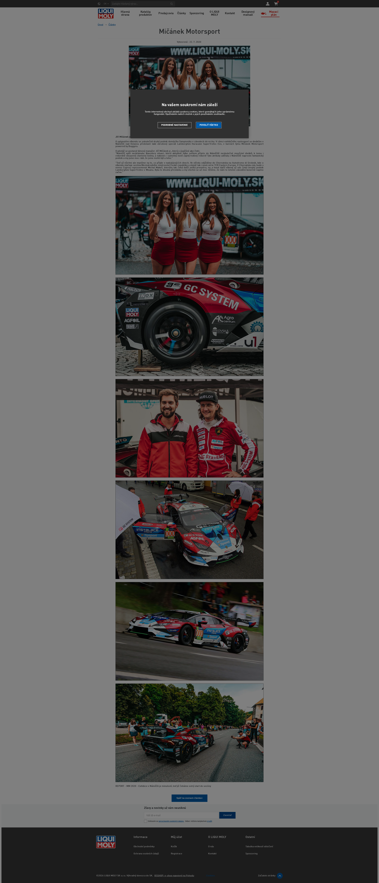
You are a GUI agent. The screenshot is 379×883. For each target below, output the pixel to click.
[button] (208, 125)
